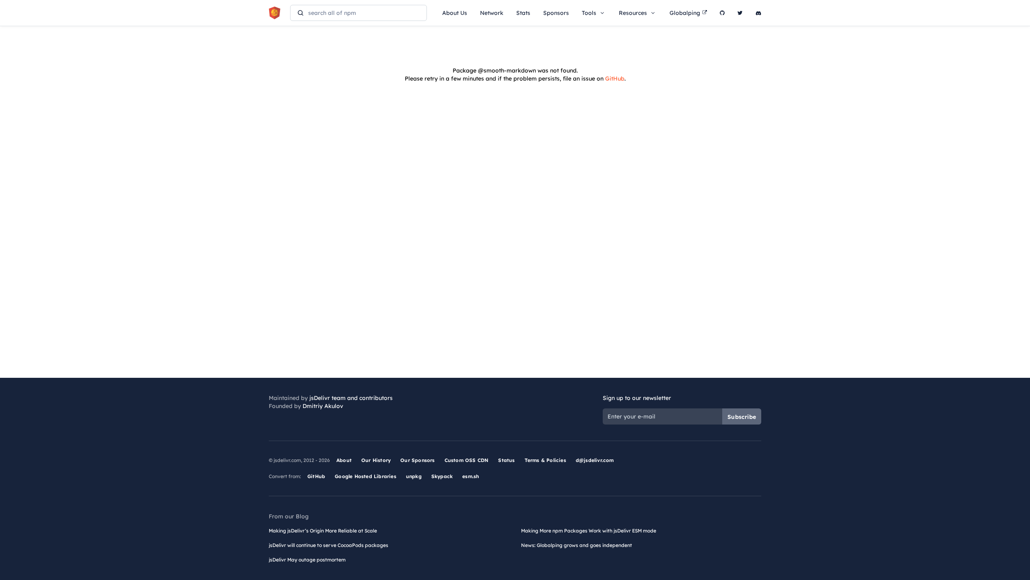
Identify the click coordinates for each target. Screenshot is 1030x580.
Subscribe (741, 416)
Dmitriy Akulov (323, 406)
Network (491, 13)
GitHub (614, 78)
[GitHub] (722, 13)
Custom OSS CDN (467, 460)
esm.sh (470, 476)
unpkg (414, 476)
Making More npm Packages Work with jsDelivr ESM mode (588, 531)
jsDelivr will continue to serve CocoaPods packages (328, 545)
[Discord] (758, 13)
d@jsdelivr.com (595, 460)
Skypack (442, 476)
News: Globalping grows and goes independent (576, 545)
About (344, 460)
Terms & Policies (545, 460)
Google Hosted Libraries (365, 476)
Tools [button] (589, 13)
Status (506, 460)
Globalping (685, 13)
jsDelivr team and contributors (351, 398)
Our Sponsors (417, 460)
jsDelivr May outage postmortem (307, 560)
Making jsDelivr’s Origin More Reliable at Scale (323, 531)
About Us (454, 13)
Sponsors (556, 13)
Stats (523, 13)
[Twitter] (740, 13)
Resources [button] (633, 13)
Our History (376, 460)
